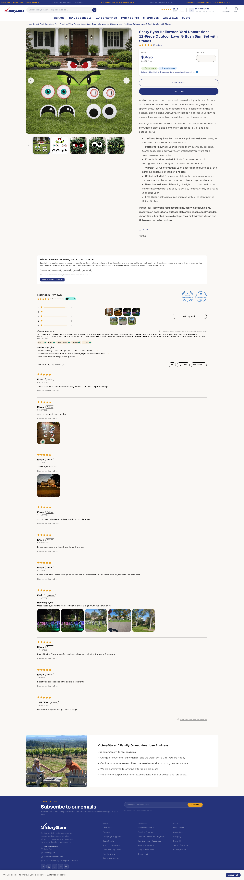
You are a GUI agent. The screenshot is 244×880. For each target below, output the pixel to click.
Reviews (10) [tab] (44, 365)
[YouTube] (66, 866)
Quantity (200, 52)
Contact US (143, 854)
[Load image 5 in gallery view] (116, 145)
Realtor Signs (109, 854)
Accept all (233, 875)
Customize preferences (57, 875)
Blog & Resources (146, 850)
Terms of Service (180, 845)
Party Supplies (61, 24)
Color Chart (178, 832)
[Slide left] (31, 80)
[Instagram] (48, 866)
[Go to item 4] (136, 312)
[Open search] (172, 364)
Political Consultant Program (151, 837)
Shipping (177, 837)
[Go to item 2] (118, 312)
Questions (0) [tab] (58, 365)
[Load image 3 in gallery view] (78, 145)
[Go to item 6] (123, 321)
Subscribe (195, 805)
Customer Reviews (146, 828)
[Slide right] (126, 80)
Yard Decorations (77, 24)
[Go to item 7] (132, 321)
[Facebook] (43, 866)
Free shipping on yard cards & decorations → (20, 2)
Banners (106, 832)
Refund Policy (179, 841)
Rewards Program (146, 845)
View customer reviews (52, 279)
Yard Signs (108, 828)
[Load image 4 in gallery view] (97, 145)
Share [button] (145, 229)
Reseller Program (145, 832)
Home (28, 24)
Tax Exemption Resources (149, 841)
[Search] (94, 10)
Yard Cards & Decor (111, 845)
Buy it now (179, 91)
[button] (145, 45)
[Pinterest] (60, 866)
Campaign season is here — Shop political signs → (209, 2)
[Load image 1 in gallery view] (41, 145)
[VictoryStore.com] (14, 10)
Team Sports (108, 841)
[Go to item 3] (127, 312)
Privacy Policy (179, 850)
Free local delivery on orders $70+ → (118, 2)
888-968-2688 (51, 847)
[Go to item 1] (109, 312)
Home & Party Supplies (42, 24)
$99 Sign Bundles (111, 858)
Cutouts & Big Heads (112, 850)
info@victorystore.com (53, 857)
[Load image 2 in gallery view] (59, 145)
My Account (178, 828)
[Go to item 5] (114, 321)
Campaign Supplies (112, 837)
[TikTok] (54, 866)
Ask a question (189, 316)
